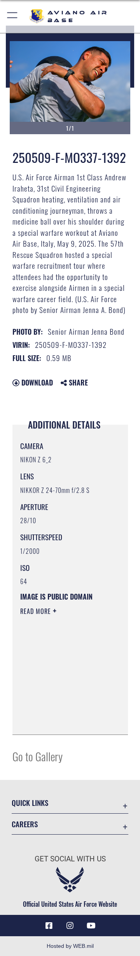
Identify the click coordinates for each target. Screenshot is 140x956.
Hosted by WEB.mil (70, 946)
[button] (12, 16)
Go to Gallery (37, 756)
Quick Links (30, 802)
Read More (36, 611)
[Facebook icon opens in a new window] (49, 926)
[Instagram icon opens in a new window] (70, 926)
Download (36, 382)
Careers (25, 824)
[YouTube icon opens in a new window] (91, 926)
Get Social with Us (70, 858)
